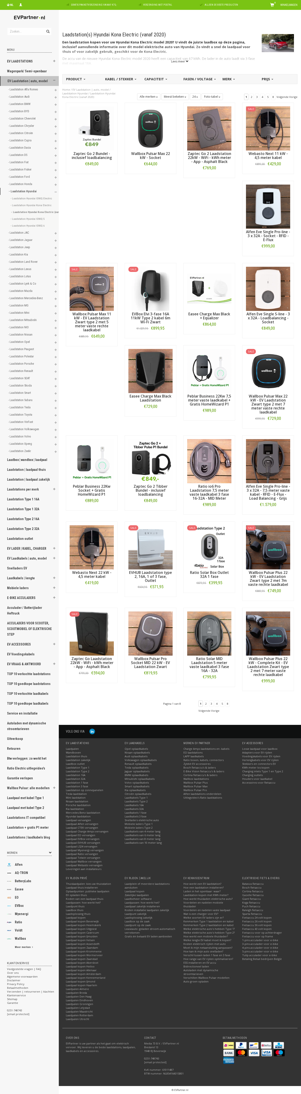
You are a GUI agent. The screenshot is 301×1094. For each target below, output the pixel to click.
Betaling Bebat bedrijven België (262, 959)
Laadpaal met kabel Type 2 (25, 808)
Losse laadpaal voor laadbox (259, 748)
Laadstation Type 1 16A (23, 499)
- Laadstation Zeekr (20, 451)
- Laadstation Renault (21, 371)
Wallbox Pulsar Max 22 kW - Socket (150, 155)
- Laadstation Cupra (20, 140)
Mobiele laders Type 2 (139, 827)
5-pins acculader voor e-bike (260, 951)
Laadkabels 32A (134, 809)
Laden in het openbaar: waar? (202, 891)
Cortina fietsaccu (252, 891)
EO (17, 897)
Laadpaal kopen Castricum (82, 932)
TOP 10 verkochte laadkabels (27, 694)
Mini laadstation (76, 797)
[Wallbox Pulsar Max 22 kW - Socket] (150, 128)
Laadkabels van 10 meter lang (143, 842)
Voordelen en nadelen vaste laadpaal (206, 910)
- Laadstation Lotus (20, 276)
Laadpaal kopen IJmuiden (82, 936)
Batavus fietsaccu (253, 883)
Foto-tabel (211, 97)
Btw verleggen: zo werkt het (26, 758)
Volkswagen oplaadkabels (141, 760)
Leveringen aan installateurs (83, 869)
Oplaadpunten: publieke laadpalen (87, 891)
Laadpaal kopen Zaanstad (82, 959)
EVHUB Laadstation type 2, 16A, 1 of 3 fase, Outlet (150, 576)
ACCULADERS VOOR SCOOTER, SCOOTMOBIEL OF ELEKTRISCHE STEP (29, 628)
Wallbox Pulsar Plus (195, 782)
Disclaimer (13, 980)
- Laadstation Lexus (20, 269)
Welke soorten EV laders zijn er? (203, 917)
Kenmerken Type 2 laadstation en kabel (208, 925)
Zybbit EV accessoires (196, 763)
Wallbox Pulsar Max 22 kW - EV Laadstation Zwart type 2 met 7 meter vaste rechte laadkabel (268, 404)
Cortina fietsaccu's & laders (200, 775)
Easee (19, 889)
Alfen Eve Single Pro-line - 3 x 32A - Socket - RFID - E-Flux (268, 235)
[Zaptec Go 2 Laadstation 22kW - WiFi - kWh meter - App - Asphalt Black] (209, 128)
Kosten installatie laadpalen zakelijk (147, 910)
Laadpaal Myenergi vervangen (85, 850)
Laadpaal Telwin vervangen (83, 857)
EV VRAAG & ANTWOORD (24, 664)
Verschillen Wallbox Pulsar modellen (206, 977)
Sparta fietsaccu (252, 914)
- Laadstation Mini (19, 312)
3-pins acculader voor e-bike (260, 944)
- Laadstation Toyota (20, 414)
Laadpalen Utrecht (77, 1019)
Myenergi (21, 914)
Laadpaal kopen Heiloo (80, 966)
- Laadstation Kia (18, 254)
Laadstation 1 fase (77, 782)
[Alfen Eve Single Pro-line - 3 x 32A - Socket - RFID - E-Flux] (268, 206)
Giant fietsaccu (251, 899)
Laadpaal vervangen (78, 820)
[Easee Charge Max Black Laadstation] (150, 370)
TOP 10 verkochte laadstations (29, 674)
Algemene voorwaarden (22, 976)
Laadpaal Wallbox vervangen (84, 861)
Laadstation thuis (76, 756)
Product (74, 79)
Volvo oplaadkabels (137, 782)
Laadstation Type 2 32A (23, 529)
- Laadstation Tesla (19, 407)
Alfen (19, 864)
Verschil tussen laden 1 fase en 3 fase (206, 955)
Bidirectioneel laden (196, 966)
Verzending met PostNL (157, 5)
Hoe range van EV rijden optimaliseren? (208, 959)
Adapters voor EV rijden (257, 752)
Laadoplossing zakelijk (138, 917)
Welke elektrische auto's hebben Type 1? (209, 929)
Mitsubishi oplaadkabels (139, 779)
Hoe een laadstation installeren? (203, 887)
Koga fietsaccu (251, 902)
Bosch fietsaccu (251, 887)
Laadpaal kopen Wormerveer (84, 955)
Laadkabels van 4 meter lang (142, 831)
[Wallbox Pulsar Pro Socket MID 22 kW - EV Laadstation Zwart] (150, 633)
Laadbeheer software (138, 899)
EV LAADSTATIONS (20, 61)
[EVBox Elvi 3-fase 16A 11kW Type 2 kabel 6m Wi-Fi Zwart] (150, 288)
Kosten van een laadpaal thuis (84, 899)
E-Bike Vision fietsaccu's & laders (203, 771)
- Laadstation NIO (18, 327)
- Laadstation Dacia (20, 147)
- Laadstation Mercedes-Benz (26, 298)
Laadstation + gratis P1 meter (28, 827)
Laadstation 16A (75, 775)
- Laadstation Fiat (18, 162)
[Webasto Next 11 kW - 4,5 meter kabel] (268, 128)
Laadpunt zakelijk (136, 914)
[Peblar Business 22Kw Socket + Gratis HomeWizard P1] (92, 461)
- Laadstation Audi (19, 96)
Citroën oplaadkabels (138, 794)
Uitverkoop (15, 739)
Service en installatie (22, 713)
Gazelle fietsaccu (253, 895)
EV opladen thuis (76, 895)
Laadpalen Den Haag (78, 996)
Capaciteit (154, 79)
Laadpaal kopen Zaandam (82, 947)
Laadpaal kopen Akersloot (82, 962)
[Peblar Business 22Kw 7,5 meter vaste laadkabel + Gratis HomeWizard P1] (209, 370)
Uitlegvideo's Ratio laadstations (202, 797)
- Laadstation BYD (19, 111)
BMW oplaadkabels (136, 775)
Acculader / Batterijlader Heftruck (24, 610)
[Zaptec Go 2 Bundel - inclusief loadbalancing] (92, 128)
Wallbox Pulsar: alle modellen (28, 788)
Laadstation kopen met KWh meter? (205, 895)
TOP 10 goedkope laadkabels (27, 703)
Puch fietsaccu (251, 906)
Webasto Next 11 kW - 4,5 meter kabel (268, 155)
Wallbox (20, 938)
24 (194, 97)
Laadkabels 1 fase (136, 812)
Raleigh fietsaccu (252, 910)
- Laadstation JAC (19, 232)
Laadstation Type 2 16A (23, 519)
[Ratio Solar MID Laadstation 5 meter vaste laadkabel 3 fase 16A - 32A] (209, 633)
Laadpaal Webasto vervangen (84, 865)
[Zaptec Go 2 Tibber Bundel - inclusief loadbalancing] (150, 461)
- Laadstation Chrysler (21, 126)
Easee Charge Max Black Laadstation (150, 398)
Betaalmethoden (17, 988)
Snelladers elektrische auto (142, 820)
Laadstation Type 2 (77, 771)
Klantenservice (16, 995)
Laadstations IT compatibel (26, 818)
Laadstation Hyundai (75, 93)
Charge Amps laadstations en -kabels (206, 748)
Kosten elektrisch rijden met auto (204, 944)
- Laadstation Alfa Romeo (23, 89)
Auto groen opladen (196, 981)
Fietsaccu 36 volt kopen (257, 925)
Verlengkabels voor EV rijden (260, 760)
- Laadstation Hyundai (23, 191)
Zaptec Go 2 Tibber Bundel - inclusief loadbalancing (150, 490)
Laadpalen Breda (76, 992)
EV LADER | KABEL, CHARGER (26, 548)
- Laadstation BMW (19, 104)
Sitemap (12, 999)
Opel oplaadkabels (136, 748)
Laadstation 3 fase (77, 786)
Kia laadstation (75, 809)
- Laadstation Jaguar (20, 240)
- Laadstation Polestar (21, 356)
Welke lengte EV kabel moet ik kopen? (207, 940)
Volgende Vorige (287, 97)
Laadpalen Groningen (79, 1004)
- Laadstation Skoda (20, 385)
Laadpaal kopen (76, 917)
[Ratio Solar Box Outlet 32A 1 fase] (209, 547)
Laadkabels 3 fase (136, 816)
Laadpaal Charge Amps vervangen (87, 831)
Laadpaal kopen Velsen (80, 940)
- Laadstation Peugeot (21, 349)
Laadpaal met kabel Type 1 (25, 798)
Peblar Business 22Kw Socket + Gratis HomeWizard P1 (92, 490)
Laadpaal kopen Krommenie (84, 951)
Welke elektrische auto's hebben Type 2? (209, 932)
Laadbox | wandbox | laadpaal (27, 460)
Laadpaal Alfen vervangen (82, 824)
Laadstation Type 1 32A (23, 509)
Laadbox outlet (75, 763)
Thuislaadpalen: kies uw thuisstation (88, 883)
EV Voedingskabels (21, 654)
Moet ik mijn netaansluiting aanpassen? (207, 947)
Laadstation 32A (75, 779)
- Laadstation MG (18, 305)
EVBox (19, 906)
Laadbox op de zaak (137, 921)
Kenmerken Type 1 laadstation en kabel (208, 921)
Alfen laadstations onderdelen (202, 794)
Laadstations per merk (23, 489)
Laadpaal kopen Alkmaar (81, 970)
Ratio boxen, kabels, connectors (203, 760)
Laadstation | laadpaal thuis (26, 470)
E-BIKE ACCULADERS (21, 598)
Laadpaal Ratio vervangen (82, 854)
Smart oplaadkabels (137, 786)
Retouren (13, 748)
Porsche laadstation (78, 805)
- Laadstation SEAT (19, 378)
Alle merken (148, 97)
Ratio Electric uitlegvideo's (26, 768)
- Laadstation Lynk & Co (22, 283)
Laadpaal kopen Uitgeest (81, 929)
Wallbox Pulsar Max (195, 786)
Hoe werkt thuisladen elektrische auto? (208, 899)
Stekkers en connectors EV (259, 763)
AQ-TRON (21, 873)
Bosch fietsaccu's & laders (199, 767)
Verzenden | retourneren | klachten (30, 991)
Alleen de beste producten (221, 5)
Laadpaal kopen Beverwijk (82, 921)
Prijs (266, 79)
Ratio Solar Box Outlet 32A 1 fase (209, 574)
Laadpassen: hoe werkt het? (83, 902)
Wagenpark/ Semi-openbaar (27, 71)
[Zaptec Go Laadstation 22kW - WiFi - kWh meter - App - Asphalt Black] (92, 633)
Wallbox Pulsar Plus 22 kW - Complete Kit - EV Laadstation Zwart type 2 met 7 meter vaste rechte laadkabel (268, 666)
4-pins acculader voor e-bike (260, 947)
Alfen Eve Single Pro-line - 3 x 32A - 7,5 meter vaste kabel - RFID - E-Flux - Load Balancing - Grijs (268, 492)
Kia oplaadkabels (135, 790)
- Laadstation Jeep (19, 247)
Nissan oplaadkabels (137, 752)
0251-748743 (14, 1010)
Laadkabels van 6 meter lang (142, 835)
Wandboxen (73, 752)
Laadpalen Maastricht (79, 1011)
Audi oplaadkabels (136, 756)
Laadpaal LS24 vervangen (81, 846)
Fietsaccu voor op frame (257, 936)
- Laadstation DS (18, 155)
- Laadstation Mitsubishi (22, 320)
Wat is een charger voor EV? (200, 914)
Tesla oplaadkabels (136, 767)
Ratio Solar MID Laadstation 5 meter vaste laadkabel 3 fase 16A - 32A (209, 664)
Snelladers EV (17, 568)
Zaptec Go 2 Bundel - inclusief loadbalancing (92, 155)
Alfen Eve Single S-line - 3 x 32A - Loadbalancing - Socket (268, 318)
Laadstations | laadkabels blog (28, 837)
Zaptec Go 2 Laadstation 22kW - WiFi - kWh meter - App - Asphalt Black (209, 157)
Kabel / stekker (119, 79)
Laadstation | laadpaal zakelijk (28, 479)
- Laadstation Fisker (20, 169)
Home (66, 89)
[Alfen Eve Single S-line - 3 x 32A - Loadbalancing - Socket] (268, 288)
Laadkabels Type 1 (136, 797)
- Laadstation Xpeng (20, 443)
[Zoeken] (48, 28)
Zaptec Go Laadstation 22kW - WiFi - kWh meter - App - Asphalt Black (91, 662)
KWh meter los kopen (255, 767)
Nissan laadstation (77, 801)
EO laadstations (192, 752)
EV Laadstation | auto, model (28, 81)
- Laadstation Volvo (20, 436)
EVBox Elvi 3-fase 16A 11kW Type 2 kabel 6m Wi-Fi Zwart (150, 318)
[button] (54, 61)
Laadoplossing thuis (78, 914)
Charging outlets (252, 775)
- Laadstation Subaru (20, 400)
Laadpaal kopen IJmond (80, 981)
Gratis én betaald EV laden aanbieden (148, 936)
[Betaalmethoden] (229, 1045)
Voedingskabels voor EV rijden (261, 756)
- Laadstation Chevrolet (22, 118)
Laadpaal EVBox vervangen (82, 839)
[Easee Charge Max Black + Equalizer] (209, 288)
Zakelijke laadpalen (137, 895)
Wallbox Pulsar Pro (195, 790)
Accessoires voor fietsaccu (258, 782)
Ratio (18, 922)
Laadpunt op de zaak (138, 925)
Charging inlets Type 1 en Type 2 (262, 771)
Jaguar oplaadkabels (137, 771)
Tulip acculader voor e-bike (259, 955)
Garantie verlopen (20, 778)
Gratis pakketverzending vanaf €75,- (94, 5)
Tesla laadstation (76, 794)
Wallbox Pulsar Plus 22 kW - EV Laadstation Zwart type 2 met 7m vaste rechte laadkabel (268, 578)
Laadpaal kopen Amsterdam (83, 974)
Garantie (12, 1003)
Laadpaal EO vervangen (80, 835)
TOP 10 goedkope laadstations (29, 684)
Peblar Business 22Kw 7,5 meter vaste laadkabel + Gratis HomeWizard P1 (209, 400)
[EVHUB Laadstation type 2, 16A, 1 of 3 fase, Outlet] (150, 547)
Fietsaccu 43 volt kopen (257, 929)
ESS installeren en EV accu (199, 962)
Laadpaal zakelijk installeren (142, 906)
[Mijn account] (20, 4)
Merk (227, 79)
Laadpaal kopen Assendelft (82, 944)
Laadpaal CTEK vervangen (82, 827)
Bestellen (92, 174)
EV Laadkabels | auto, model (27, 558)
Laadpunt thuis (75, 906)
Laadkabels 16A (134, 805)
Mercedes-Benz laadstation (83, 812)
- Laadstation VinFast (21, 422)
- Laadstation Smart (20, 392)
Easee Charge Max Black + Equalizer (209, 316)
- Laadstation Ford (19, 176)
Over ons (13, 972)
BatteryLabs (23, 881)
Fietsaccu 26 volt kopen (257, 921)
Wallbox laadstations (196, 779)
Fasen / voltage (198, 79)
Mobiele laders (18, 588)
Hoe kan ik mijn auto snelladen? (203, 951)
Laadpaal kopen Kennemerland (85, 977)
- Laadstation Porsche (21, 363)
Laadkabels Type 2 (136, 801)
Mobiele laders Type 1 (139, 824)
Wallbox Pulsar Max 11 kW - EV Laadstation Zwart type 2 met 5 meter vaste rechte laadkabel (91, 322)
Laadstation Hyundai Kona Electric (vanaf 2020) (88, 95)
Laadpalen (72, 748)
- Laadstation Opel (19, 342)
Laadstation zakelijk (78, 760)
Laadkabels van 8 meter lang (142, 839)
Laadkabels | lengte (21, 578)
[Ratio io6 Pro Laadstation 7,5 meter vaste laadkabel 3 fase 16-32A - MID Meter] (209, 461)
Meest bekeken (174, 97)
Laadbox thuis (74, 910)
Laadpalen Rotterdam (79, 1015)
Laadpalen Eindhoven (79, 1000)
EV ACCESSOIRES (19, 644)
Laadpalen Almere (77, 989)
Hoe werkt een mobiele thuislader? (205, 936)
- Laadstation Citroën (21, 133)
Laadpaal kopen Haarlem (81, 985)
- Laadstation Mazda (20, 291)
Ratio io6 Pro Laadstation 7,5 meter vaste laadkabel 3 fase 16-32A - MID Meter (209, 492)
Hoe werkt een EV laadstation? (202, 883)
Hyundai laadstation (78, 816)
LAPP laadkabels (193, 756)
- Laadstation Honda (20, 184)
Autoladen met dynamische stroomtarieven (26, 726)
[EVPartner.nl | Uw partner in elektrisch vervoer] (29, 17)
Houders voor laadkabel (257, 779)
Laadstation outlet (20, 539)
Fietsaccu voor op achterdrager (262, 932)
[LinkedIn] (92, 731)
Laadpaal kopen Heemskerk (83, 925)
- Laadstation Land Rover (23, 261)
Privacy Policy (15, 984)
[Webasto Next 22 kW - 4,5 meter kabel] (92, 547)
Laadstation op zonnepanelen (84, 790)
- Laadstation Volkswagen (24, 429)
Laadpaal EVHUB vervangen (83, 842)
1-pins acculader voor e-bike (260, 940)
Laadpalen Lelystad (78, 1007)
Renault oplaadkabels (138, 763)
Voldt (18, 930)
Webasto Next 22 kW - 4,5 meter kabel (91, 574)
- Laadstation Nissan (20, 334)
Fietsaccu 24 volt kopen (257, 917)
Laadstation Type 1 (77, 767)
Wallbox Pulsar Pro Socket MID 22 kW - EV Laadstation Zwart (150, 662)
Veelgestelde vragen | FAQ (24, 969)
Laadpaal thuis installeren (82, 887)
